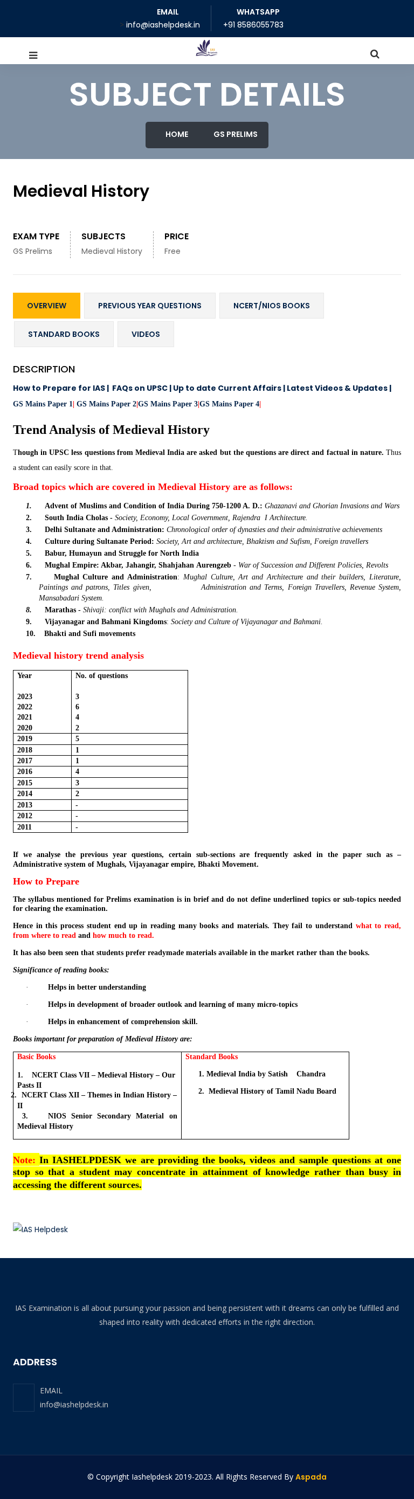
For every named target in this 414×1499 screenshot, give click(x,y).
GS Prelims (235, 134)
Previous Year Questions (150, 305)
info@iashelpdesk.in (74, 1404)
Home (176, 134)
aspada (311, 1477)
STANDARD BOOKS (64, 334)
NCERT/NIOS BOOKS (271, 305)
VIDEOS (146, 334)
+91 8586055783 (253, 24)
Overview (46, 305)
